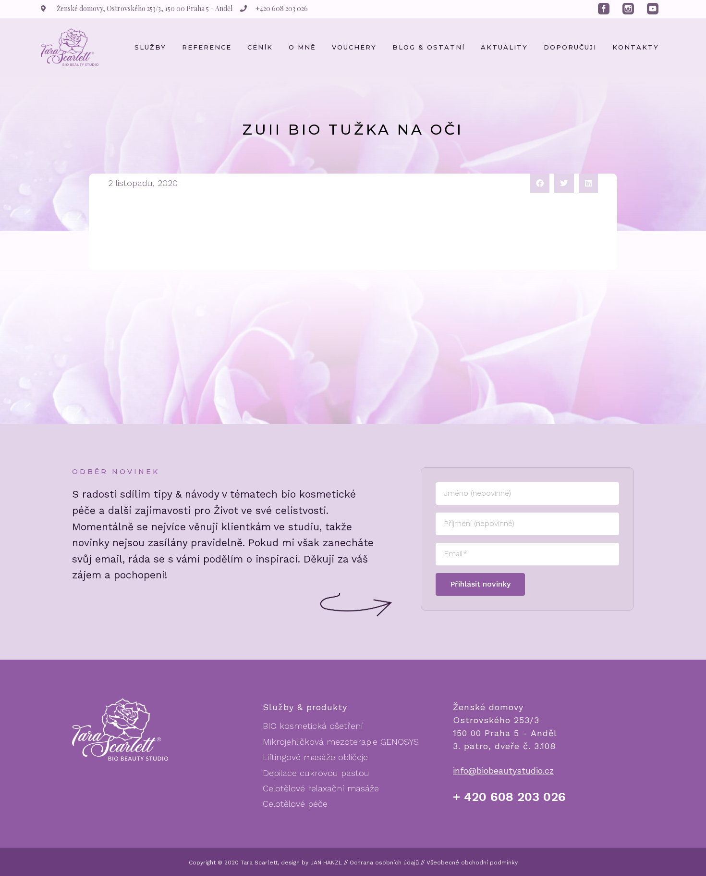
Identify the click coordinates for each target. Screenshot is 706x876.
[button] (540, 183)
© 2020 (228, 862)
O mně (302, 47)
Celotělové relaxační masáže (321, 788)
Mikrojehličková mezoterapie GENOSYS (341, 742)
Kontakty (635, 47)
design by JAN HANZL (311, 862)
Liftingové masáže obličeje (315, 757)
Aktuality (504, 47)
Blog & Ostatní (428, 47)
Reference (206, 47)
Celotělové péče (295, 804)
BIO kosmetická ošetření (313, 726)
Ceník (260, 47)
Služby (150, 47)
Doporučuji (570, 47)
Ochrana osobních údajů (384, 862)
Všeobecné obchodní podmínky (472, 862)
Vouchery (354, 47)
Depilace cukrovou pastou (316, 773)
